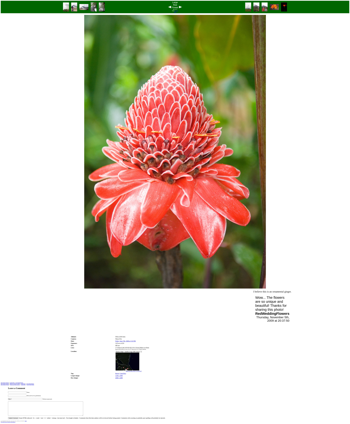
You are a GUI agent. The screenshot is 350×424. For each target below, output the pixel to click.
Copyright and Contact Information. (8, 422)
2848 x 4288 (119, 378)
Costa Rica (176, 11)
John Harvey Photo (5, 382)
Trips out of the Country (15, 384)
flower (117, 373)
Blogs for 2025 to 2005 (15, 383)
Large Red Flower (19, 382)
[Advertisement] (175, 330)
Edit (26, 421)
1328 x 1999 (119, 375)
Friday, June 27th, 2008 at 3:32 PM (125, 341)
